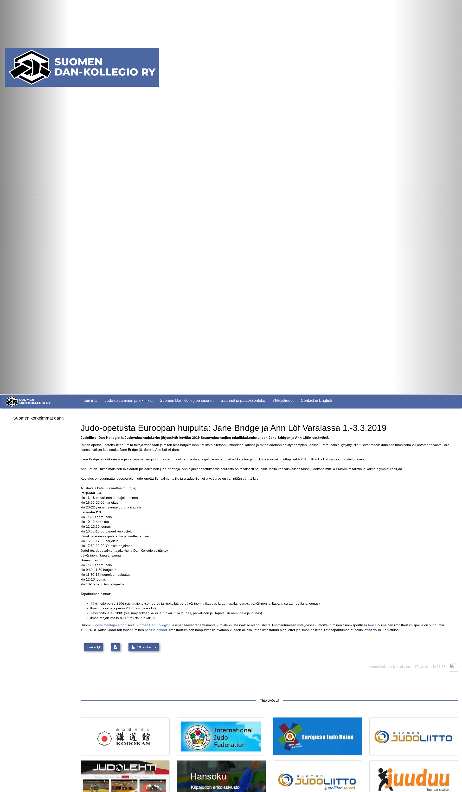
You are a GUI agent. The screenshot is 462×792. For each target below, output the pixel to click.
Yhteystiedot (283, 400)
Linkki (92, 647)
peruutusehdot (156, 630)
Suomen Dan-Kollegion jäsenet (186, 400)
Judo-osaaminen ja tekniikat (129, 400)
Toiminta (90, 400)
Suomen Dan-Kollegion (153, 625)
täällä (372, 625)
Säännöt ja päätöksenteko (243, 400)
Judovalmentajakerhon (109, 625)
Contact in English (316, 400)
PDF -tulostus (145, 647)
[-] (115, 647)
